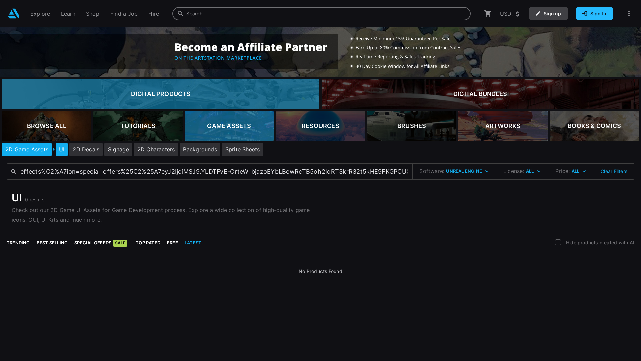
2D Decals (86, 149)
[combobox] (321, 13)
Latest (193, 242)
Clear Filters (614, 171)
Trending (18, 242)
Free (172, 242)
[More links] (629, 13)
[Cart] (488, 13)
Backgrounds (200, 149)
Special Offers (99, 242)
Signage (118, 149)
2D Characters (156, 149)
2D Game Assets (26, 149)
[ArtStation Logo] (14, 13)
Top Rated (148, 242)
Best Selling (52, 242)
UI (61, 149)
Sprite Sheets (242, 149)
